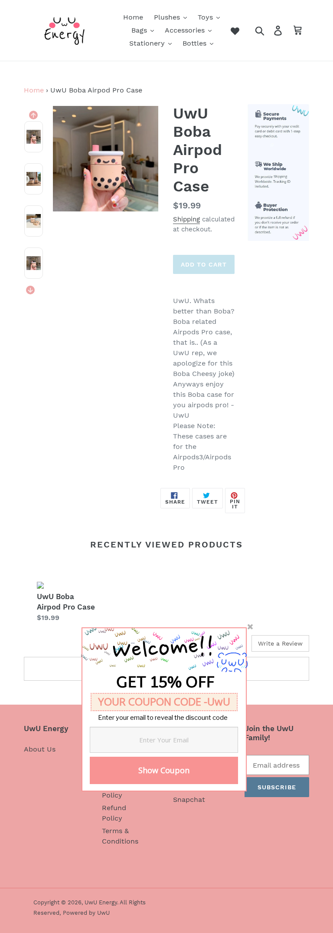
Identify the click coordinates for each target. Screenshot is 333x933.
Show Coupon (163, 770)
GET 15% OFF (165, 684)
